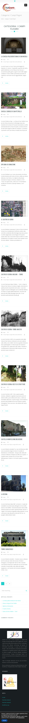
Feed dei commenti (6, 702)
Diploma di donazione (8, 164)
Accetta (4, 720)
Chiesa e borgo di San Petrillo (11, 111)
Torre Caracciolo (7, 549)
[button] (25, 5)
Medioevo (20, 61)
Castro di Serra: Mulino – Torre (12, 274)
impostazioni (21, 717)
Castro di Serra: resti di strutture (13, 384)
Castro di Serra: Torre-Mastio (11, 329)
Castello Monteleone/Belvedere (11, 439)
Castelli (4, 444)
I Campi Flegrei (6, 61)
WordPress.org (5, 705)
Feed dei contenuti (6, 700)
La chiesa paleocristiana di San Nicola (14, 56)
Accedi (3, 697)
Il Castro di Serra (7, 219)
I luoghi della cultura (13, 61)
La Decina (4, 494)
